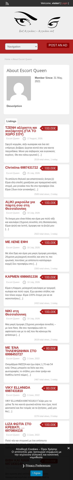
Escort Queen (12, 138)
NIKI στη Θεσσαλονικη (15, 312)
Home (7, 59)
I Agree (36, 473)
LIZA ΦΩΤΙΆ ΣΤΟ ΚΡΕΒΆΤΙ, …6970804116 (18, 427)
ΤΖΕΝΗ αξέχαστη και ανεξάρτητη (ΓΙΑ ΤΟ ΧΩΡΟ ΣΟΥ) (21, 131)
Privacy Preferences (38, 465)
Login (65, 3)
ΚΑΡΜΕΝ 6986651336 (21, 276)
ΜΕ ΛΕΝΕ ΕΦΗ (16, 242)
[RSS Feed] (6, 3)
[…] (39, 154)
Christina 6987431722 (21, 167)
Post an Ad (58, 45)
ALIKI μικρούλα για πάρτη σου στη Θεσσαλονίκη (20, 205)
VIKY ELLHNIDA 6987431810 (17, 389)
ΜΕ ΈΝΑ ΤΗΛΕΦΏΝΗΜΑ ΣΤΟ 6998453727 (20, 351)
